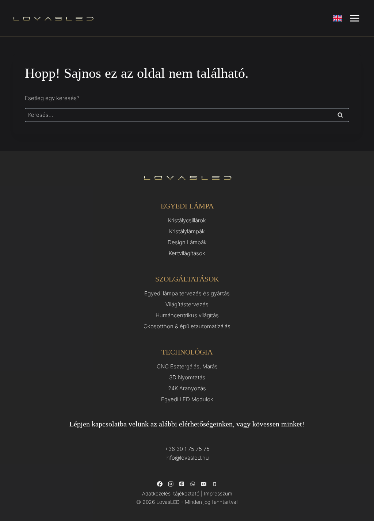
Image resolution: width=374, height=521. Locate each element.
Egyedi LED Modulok (187, 399)
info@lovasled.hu (187, 457)
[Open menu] (354, 18)
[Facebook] (159, 484)
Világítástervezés (187, 304)
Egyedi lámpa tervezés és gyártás (187, 293)
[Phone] (214, 484)
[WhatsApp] (192, 484)
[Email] (203, 484)
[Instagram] (170, 484)
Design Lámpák (187, 242)
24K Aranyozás (187, 388)
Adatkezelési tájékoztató (170, 494)
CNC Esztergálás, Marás (187, 366)
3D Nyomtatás (187, 377)
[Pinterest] (181, 484)
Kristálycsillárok (187, 220)
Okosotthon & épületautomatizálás (187, 326)
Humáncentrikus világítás (187, 315)
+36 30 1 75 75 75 (187, 448)
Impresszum (218, 494)
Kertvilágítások (187, 253)
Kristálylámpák (187, 231)
